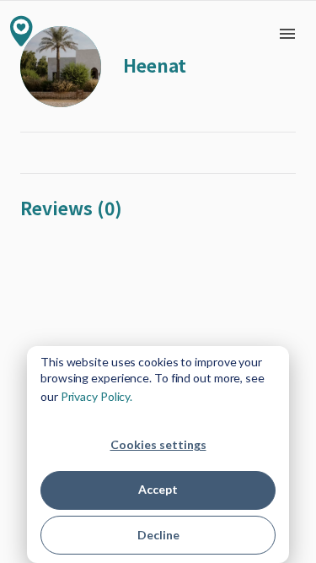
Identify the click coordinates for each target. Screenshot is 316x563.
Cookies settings (158, 444)
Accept (158, 489)
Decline (158, 535)
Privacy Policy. (97, 396)
